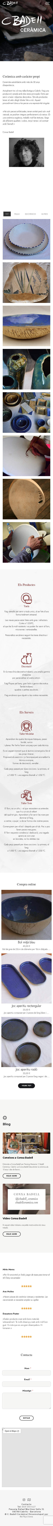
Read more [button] (11, 1176)
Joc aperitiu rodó (26, 1069)
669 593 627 (29, 1507)
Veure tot (26, 1085)
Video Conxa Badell (15, 1218)
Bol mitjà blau (26, 942)
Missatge (27, 1390)
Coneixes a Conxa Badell (18, 1157)
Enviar (26, 1418)
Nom (27, 1368)
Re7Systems (26, 1516)
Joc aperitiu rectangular (26, 1005)
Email (28, 1379)
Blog (6, 1124)
